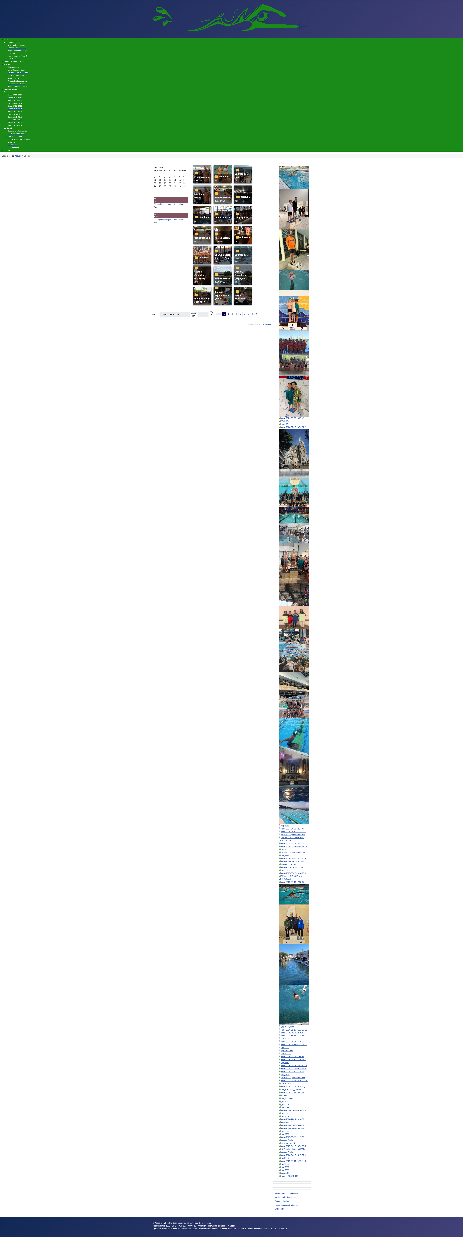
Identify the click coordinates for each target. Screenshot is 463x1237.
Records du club (282, 1201)
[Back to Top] (460, 1234)
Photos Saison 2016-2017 (201, 300)
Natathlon (204, 217)
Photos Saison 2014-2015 (222, 240)
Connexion (279, 1209)
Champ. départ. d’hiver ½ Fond (222, 257)
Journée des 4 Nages (242, 257)
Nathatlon (224, 176)
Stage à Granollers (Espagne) (199, 275)
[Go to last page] (263, 314)
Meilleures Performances (285, 1197)
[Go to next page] (260, 314)
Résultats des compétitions (286, 1193)
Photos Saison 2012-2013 (201, 179)
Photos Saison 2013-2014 (222, 199)
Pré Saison (245, 237)
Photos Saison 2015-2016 (222, 280)
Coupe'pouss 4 (202, 238)
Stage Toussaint (240, 297)
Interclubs (244, 197)
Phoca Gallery (265, 324)
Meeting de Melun (200, 196)
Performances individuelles (286, 1205)
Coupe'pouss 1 (222, 217)
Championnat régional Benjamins (168, 204)
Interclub (203, 257)
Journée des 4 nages (242, 176)
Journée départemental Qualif (222, 295)
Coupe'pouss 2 (242, 217)
